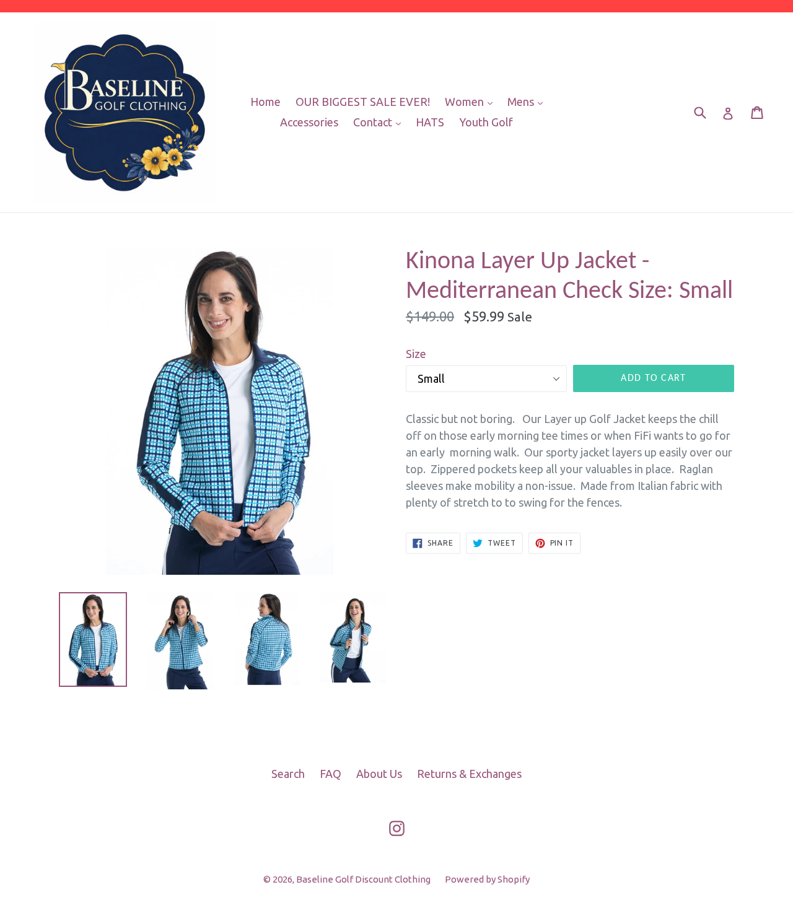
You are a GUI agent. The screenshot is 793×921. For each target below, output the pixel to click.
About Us (379, 773)
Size (416, 353)
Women (472, 101)
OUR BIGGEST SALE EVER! (363, 101)
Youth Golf (486, 122)
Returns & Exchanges (469, 773)
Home (265, 101)
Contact (380, 121)
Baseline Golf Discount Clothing (364, 879)
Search (288, 773)
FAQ (330, 773)
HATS (430, 122)
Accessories (309, 122)
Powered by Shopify (487, 879)
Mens (528, 101)
